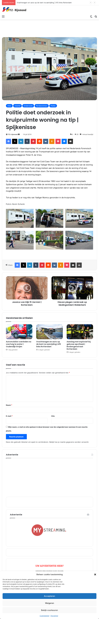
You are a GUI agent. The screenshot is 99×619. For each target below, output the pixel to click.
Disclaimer (54, 616)
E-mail (9, 416)
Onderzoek (28, 106)
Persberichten (41, 106)
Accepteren (49, 596)
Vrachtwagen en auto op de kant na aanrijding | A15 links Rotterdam (48, 344)
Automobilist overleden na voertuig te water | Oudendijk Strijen (18, 344)
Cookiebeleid (44, 616)
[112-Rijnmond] (14, 9)
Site (53, 416)
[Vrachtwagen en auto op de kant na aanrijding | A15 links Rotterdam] (49, 331)
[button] (95, 574)
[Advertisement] (49, 28)
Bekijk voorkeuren (49, 610)
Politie (53, 106)
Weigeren (49, 603)
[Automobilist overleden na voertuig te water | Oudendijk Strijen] (19, 331)
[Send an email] (19, 134)
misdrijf (17, 106)
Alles (9, 106)
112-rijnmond (13, 134)
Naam (9, 405)
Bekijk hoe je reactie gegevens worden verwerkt (69, 442)
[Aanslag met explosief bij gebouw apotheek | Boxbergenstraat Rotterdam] (80, 331)
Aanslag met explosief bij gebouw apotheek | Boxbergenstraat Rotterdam (79, 345)
